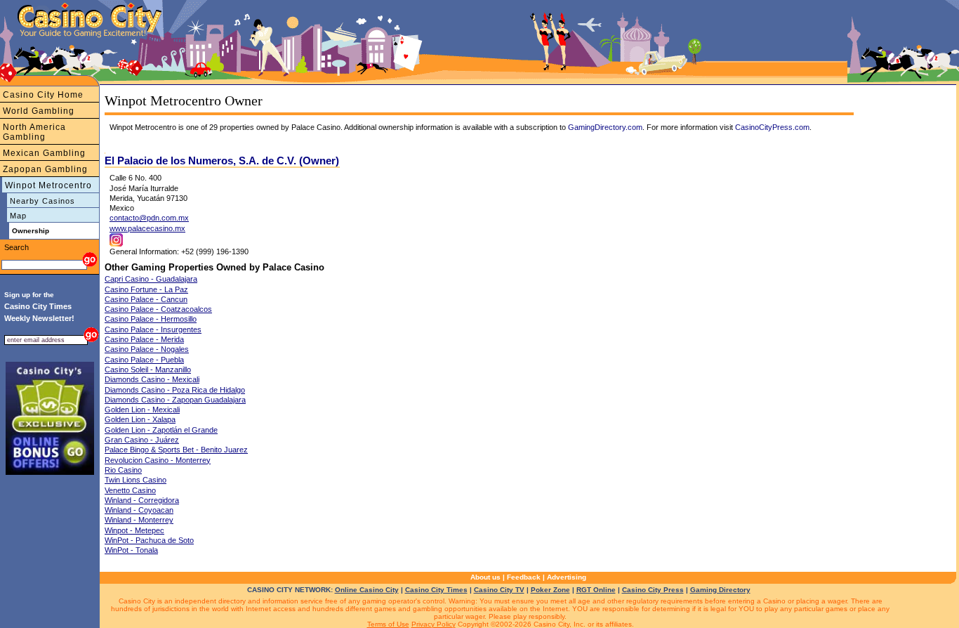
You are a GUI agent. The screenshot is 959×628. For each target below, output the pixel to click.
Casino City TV (499, 590)
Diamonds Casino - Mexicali (152, 379)
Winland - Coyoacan (139, 510)
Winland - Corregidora (142, 500)
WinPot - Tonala (131, 550)
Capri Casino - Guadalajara (151, 279)
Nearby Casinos (42, 201)
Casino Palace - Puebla (144, 359)
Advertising (566, 577)
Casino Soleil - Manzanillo (148, 369)
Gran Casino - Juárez (142, 440)
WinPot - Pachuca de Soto (149, 540)
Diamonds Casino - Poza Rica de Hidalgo (175, 390)
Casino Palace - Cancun (146, 299)
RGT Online (596, 590)
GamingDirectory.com (605, 127)
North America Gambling (34, 132)
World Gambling (38, 111)
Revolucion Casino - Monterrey (158, 460)
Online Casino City (367, 590)
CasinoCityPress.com (772, 127)
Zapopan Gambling (45, 169)
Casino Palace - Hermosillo (151, 319)
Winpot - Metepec (134, 530)
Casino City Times (436, 590)
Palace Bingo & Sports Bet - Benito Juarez (176, 449)
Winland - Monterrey (139, 520)
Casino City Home (43, 95)
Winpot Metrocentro (48, 185)
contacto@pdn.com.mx (149, 218)
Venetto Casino (130, 490)
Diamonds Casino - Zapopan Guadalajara (175, 399)
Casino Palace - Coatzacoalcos (158, 309)
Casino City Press (653, 590)
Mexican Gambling (44, 153)
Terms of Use (388, 624)
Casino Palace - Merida (144, 339)
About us (485, 577)
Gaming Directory (720, 590)
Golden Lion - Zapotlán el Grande (161, 430)
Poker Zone (550, 590)
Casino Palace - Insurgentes (153, 329)
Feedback (524, 577)
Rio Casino (123, 470)
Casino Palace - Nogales (147, 349)
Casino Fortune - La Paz (146, 289)
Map (18, 215)
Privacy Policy (433, 624)
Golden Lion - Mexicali (142, 409)
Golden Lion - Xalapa (140, 419)
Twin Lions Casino (135, 480)
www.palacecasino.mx (147, 228)
